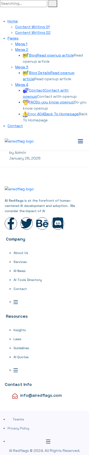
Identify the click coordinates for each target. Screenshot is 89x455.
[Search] (52, 3)
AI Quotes (21, 357)
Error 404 (53, 114)
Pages (13, 38)
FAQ (51, 102)
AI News (20, 271)
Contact (15, 125)
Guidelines (21, 348)
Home (13, 21)
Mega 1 (21, 43)
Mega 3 (21, 67)
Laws (17, 339)
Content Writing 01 (32, 26)
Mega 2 (21, 49)
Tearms (18, 419)
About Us (21, 253)
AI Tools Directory (28, 280)
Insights (20, 330)
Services (20, 262)
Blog (51, 55)
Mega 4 (21, 84)
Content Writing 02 (33, 32)
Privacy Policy (18, 428)
